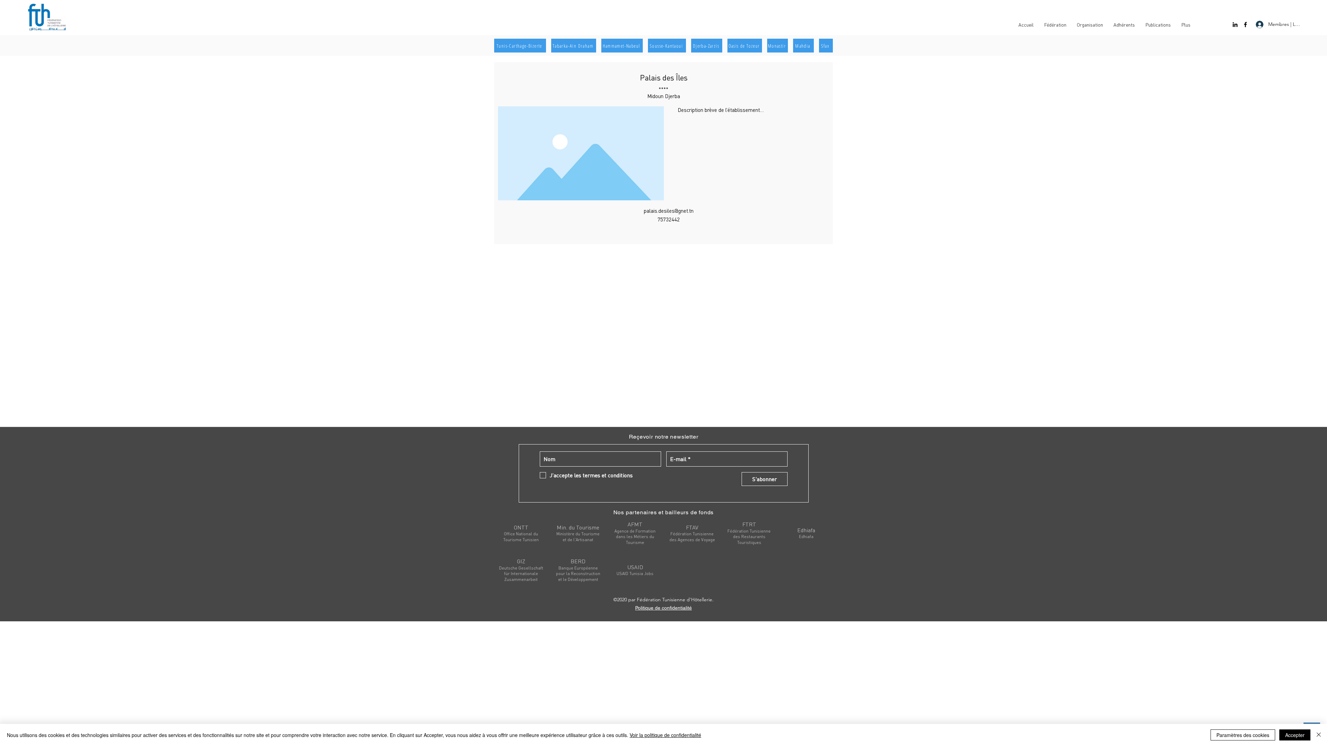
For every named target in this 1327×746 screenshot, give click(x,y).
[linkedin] (1235, 24)
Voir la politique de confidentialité (665, 734)
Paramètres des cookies (1242, 734)
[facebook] (1245, 24)
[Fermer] (1319, 734)
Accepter (1295, 734)
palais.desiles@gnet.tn (669, 210)
